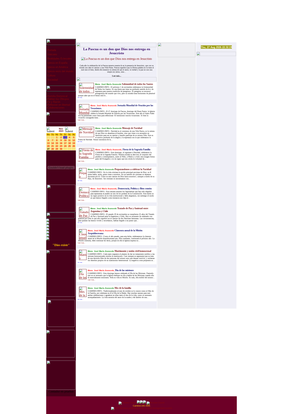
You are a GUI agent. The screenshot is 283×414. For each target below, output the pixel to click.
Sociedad (52, 79)
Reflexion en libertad (58, 104)
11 (69, 140)
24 (65, 146)
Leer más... (116, 76)
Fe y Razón (53, 101)
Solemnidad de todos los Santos (137, 84)
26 (74, 146)
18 (69, 143)
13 (48, 143)
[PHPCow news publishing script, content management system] (141, 408)
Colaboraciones (55, 107)
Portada (51, 50)
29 (57, 149)
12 (74, 140)
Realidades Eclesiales (59, 58)
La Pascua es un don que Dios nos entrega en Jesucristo (116, 51)
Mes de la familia (122, 288)
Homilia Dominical (57, 96)
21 (52, 146)
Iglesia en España (57, 62)
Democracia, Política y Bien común (134, 188)
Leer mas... (81, 120)
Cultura (51, 75)
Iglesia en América (57, 67)
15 (57, 143)
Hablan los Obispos (58, 99)
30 (61, 149)
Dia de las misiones (124, 270)
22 (57, 146)
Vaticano (52, 54)
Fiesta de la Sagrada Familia (136, 149)
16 (61, 143)
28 (52, 149)
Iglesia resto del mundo (60, 71)
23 (61, 146)
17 (65, 143)
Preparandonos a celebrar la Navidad (132, 169)
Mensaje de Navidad (131, 128)
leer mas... (80, 97)
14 (52, 143)
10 (65, 140)
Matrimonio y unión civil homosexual (132, 251)
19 (74, 143)
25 (69, 146)
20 (48, 146)
